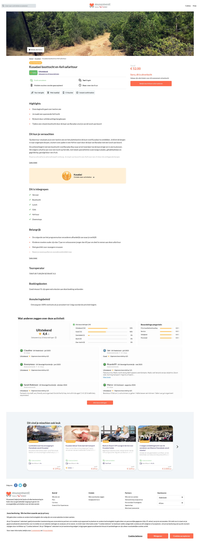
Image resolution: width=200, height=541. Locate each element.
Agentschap (129, 505)
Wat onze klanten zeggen (96, 497)
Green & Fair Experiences (60, 505)
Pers (53, 500)
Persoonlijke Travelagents (133, 502)
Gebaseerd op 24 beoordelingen (49, 74)
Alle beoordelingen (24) (83, 324)
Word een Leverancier (132, 508)
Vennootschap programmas (134, 500)
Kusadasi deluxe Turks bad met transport (80, 446)
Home (31, 58)
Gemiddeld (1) (80, 335)
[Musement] (100, 5)
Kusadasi (38, 58)
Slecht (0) (79, 339)
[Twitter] (20, 485)
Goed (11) (79, 332)
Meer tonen (107, 377)
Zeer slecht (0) (80, 342)
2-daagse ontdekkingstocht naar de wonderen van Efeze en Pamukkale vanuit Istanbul (154, 448)
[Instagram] (24, 485)
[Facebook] (15, 485)
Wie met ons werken (131, 497)
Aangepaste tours (94, 500)
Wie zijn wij (56, 497)
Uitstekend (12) (80, 328)
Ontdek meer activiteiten (83, 177)
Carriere (55, 502)
